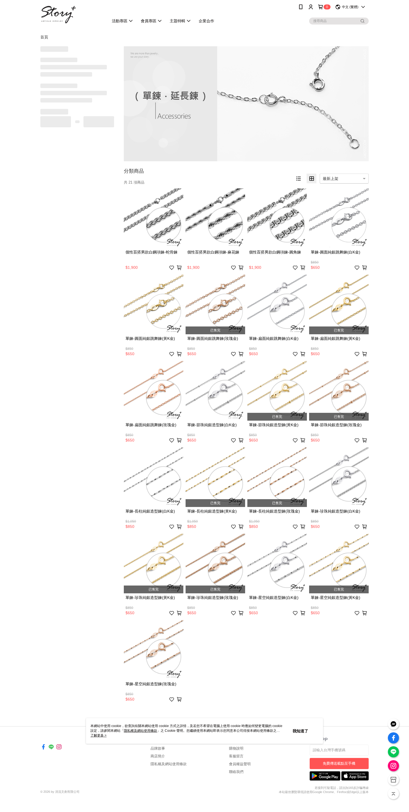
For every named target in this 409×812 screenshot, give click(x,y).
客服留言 (236, 756)
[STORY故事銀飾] (71, 15)
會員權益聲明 (240, 764)
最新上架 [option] (330, 178)
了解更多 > (98, 735)
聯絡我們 (236, 772)
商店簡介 (158, 756)
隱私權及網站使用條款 (169, 764)
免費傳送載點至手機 (339, 763)
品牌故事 (158, 748)
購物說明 (236, 748)
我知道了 (300, 731)
